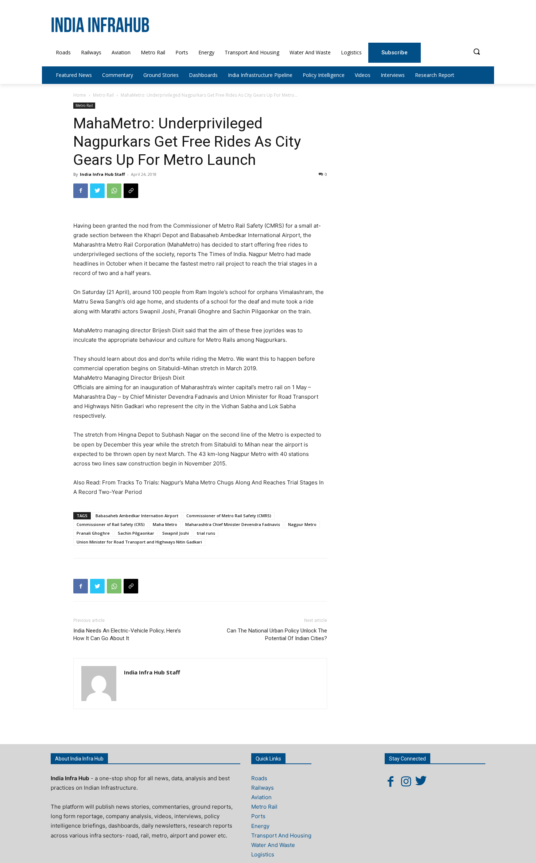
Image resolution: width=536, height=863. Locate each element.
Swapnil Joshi (175, 533)
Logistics (262, 854)
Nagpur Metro (302, 524)
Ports (258, 816)
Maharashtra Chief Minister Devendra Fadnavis (232, 524)
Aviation (261, 797)
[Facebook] (80, 190)
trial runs (206, 533)
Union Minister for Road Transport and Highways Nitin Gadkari (139, 542)
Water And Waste (273, 844)
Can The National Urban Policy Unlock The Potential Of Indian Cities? (277, 634)
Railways (262, 787)
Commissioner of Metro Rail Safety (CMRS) (228, 515)
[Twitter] (97, 190)
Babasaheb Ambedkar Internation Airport (137, 515)
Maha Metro (165, 524)
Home (79, 95)
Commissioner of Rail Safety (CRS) (111, 524)
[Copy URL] (131, 190)
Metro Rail (103, 95)
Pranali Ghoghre (93, 533)
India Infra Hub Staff (102, 174)
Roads (259, 778)
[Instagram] (406, 781)
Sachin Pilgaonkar (136, 533)
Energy (260, 826)
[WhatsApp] (114, 190)
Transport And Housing (281, 835)
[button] (476, 51)
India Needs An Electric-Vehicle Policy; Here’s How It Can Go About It (127, 634)
